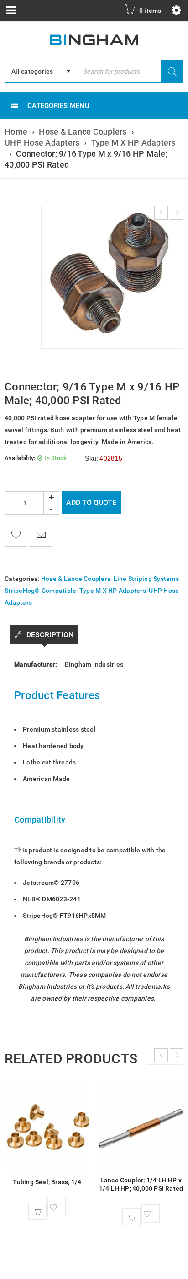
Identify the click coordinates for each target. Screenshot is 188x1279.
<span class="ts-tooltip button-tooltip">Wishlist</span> (16, 535)
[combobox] (40, 71)
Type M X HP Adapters (133, 142)
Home (16, 131)
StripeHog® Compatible (40, 590)
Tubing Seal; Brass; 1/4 (47, 1182)
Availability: (20, 458)
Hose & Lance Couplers (82, 131)
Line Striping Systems (146, 578)
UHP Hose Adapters (42, 142)
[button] (37, 1211)
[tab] (44, 634)
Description (48, 634)
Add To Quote (91, 502)
